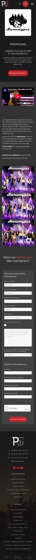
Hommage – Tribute (18, 534)
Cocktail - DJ (18, 520)
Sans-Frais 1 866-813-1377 (18, 454)
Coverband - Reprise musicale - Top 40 (18, 545)
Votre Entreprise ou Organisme (13, 377)
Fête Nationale (18, 517)
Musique (18, 504)
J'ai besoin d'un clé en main (12, 322)
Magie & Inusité (18, 486)
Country (18, 538)
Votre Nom (7, 369)
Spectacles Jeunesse (18, 479)
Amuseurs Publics (18, 483)
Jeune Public (18, 513)
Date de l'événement (10, 289)
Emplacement (8, 314)
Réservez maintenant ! (18, 73)
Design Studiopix (29, 557)
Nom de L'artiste (9, 281)
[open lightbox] (18, 179)
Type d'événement (9, 306)
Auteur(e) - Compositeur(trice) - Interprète (17, 542)
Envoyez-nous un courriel (18, 458)
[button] (32, 4)
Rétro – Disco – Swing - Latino (18, 527)
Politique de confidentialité (17, 557)
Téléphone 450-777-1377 (18, 450)
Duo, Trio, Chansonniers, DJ (18, 524)
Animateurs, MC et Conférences (18, 490)
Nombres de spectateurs (11, 297)
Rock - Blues (18, 531)
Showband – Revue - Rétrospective (18, 549)
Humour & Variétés (18, 473)
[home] (4, 3)
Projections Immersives (18, 510)
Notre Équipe (18, 461)
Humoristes (18, 497)
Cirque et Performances (18, 493)
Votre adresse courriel (11, 385)
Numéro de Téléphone (10, 393)
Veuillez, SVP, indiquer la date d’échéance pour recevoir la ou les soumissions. (17, 350)
